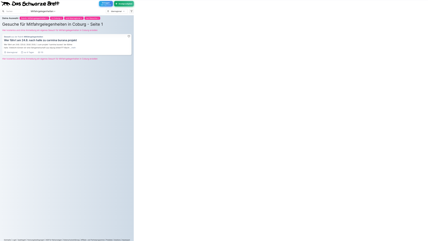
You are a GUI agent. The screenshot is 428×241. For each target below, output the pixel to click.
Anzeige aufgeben (125, 4)
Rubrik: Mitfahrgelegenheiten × (34, 18)
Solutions (117, 240)
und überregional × (74, 18)
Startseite (7, 240)
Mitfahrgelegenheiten (42, 11)
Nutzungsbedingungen (35, 240)
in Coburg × (57, 18)
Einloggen (106, 4)
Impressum (126, 240)
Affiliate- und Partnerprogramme (93, 240)
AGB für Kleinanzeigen (54, 240)
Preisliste (109, 240)
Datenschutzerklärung (71, 240)
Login (14, 240)
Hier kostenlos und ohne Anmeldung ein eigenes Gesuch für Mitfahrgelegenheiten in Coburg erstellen (50, 30)
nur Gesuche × (92, 18)
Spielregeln (22, 240)
